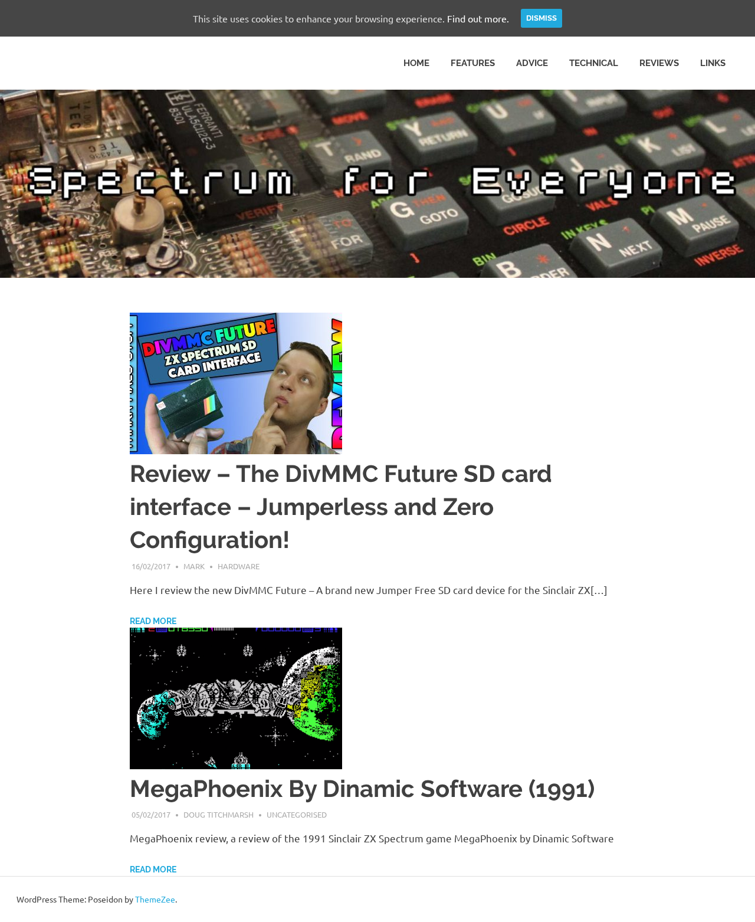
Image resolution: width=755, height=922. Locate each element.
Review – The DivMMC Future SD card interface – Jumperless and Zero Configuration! (341, 506)
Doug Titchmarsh (218, 814)
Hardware (239, 566)
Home (416, 63)
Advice (532, 63)
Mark (194, 566)
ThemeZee (155, 899)
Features (473, 63)
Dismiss (541, 18)
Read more (153, 621)
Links (713, 63)
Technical (593, 63)
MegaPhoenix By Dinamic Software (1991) (362, 788)
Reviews (659, 63)
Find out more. (478, 18)
